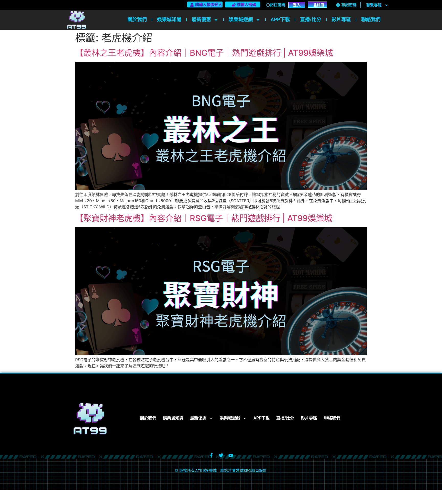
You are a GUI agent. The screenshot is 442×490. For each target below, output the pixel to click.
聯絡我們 (371, 19)
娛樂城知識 (169, 19)
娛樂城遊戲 (241, 19)
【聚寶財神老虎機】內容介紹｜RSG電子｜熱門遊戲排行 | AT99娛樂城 (203, 218)
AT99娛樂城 (206, 470)
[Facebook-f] (211, 455)
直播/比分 (310, 19)
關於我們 (137, 19)
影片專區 (341, 19)
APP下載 (280, 19)
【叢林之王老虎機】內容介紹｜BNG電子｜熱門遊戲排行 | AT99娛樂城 (204, 53)
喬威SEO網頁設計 (251, 470)
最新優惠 (201, 19)
